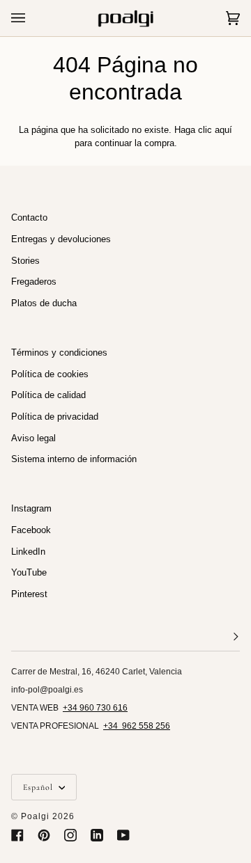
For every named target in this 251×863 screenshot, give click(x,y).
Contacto (29, 217)
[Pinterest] (44, 835)
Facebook (31, 530)
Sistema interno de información (74, 459)
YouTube (29, 572)
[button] (125, 637)
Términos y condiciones (59, 352)
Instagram (31, 508)
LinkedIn (28, 551)
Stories (25, 260)
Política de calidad (48, 395)
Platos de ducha (44, 303)
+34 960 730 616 (95, 708)
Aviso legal (33, 438)
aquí (223, 130)
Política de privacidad (54, 416)
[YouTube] (123, 835)
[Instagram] (70, 835)
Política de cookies (50, 374)
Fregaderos (33, 281)
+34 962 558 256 (136, 726)
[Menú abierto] (32, 18)
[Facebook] (17, 835)
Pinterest (29, 594)
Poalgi (35, 816)
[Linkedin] (97, 835)
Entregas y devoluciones (61, 239)
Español (39, 787)
